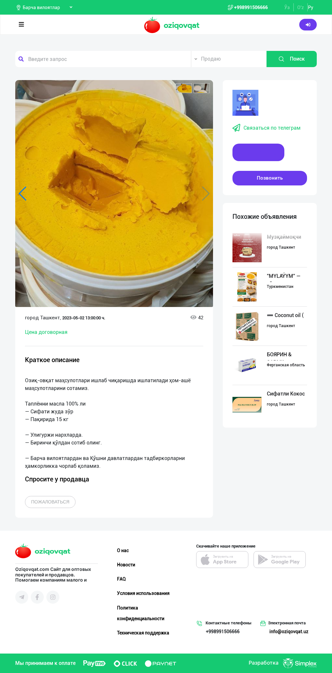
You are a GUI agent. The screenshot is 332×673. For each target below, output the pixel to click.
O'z (300, 7)
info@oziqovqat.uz (288, 631)
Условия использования (143, 593)
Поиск (297, 59)
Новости (126, 564)
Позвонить (270, 178)
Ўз (287, 7)
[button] (184, 88)
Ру (310, 7)
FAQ (121, 579)
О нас (123, 550)
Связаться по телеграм (272, 128)
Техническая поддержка (143, 632)
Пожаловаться (50, 501)
